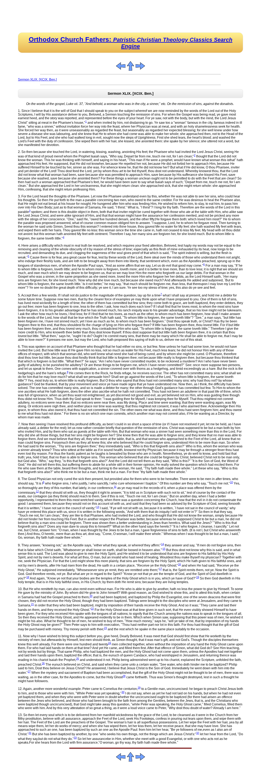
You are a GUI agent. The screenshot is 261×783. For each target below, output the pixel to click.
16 (179, 564)
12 (37, 491)
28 (124, 676)
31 (30, 733)
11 (115, 486)
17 (160, 568)
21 (32, 604)
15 (164, 548)
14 (162, 544)
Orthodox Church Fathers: (130, 42)
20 (91, 596)
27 (29, 671)
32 (197, 733)
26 (43, 663)
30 (123, 692)
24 (109, 643)
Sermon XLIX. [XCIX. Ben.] (37, 79)
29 (139, 687)
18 (27, 577)
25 (77, 658)
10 (231, 482)
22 (92, 608)
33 (75, 737)
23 (105, 628)
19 (197, 577)
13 (97, 507)
